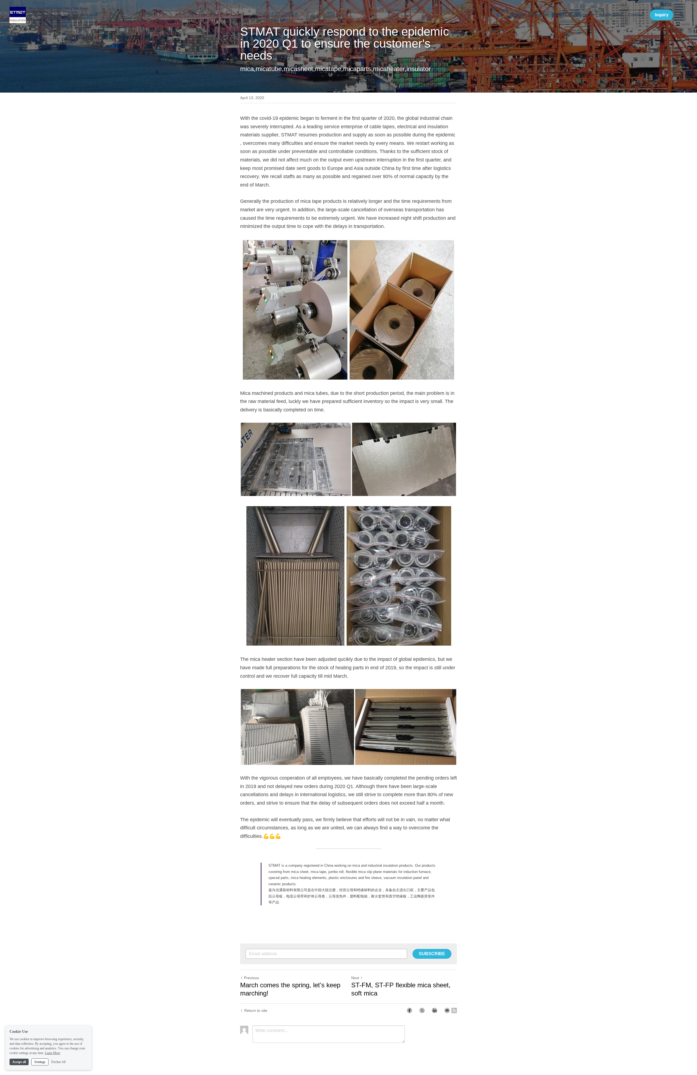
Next (355, 978)
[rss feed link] (454, 1010)
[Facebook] (409, 1010)
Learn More (52, 1053)
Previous (251, 978)
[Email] (447, 1010)
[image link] (348, 310)
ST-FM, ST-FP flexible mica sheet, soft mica (401, 989)
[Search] (682, 15)
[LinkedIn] (434, 1010)
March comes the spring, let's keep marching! (290, 989)
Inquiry (661, 14)
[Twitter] (422, 1010)
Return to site (255, 1010)
